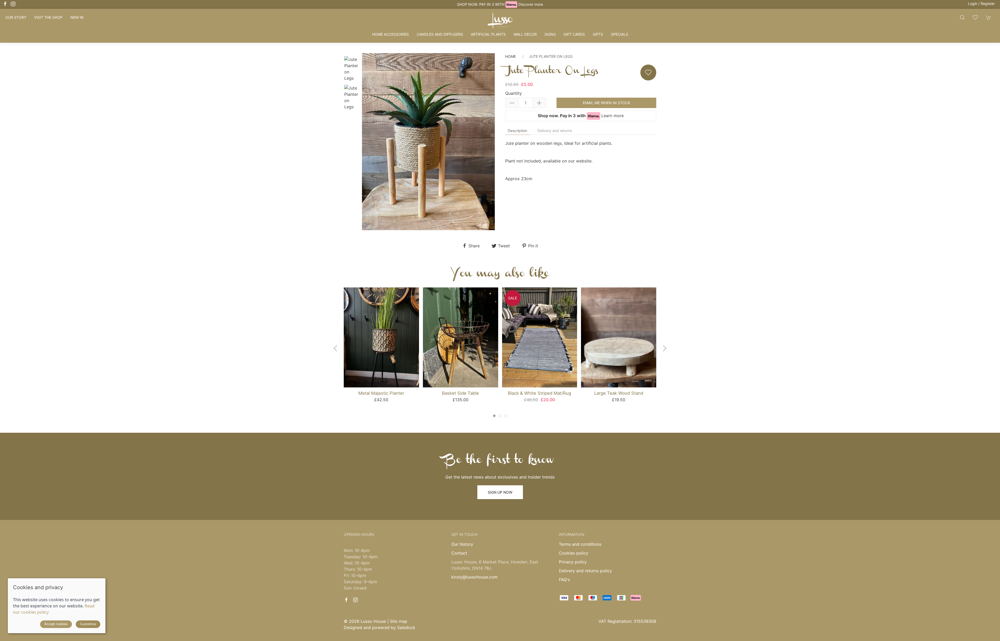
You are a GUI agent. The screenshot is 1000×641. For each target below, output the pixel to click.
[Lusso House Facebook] (5, 4)
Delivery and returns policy (585, 570)
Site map (398, 621)
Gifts (598, 34)
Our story (15, 17)
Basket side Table (460, 393)
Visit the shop (48, 17)
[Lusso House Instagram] (13, 4)
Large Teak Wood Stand (618, 393)
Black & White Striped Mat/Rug (539, 393)
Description (517, 130)
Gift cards (574, 34)
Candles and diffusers (440, 34)
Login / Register (981, 3)
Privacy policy (573, 561)
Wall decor (525, 34)
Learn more (612, 115)
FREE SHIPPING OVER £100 (500, 4)
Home (510, 56)
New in (77, 17)
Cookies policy (573, 553)
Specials (619, 34)
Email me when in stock (606, 102)
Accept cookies (56, 624)
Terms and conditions (580, 544)
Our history (462, 544)
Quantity (513, 93)
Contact (459, 553)
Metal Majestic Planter (381, 393)
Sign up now (500, 492)
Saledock (406, 627)
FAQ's (564, 579)
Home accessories (390, 34)
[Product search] (962, 17)
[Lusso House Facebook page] (346, 599)
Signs (550, 34)
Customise (88, 624)
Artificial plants (488, 34)
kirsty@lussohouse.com (474, 577)
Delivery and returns (555, 130)
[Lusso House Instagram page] (355, 599)
